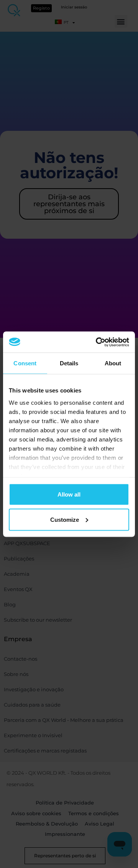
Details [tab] (69, 363)
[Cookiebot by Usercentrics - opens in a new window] (97, 342)
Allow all (69, 494)
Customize (64, 519)
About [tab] (113, 363)
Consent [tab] (24, 363)
